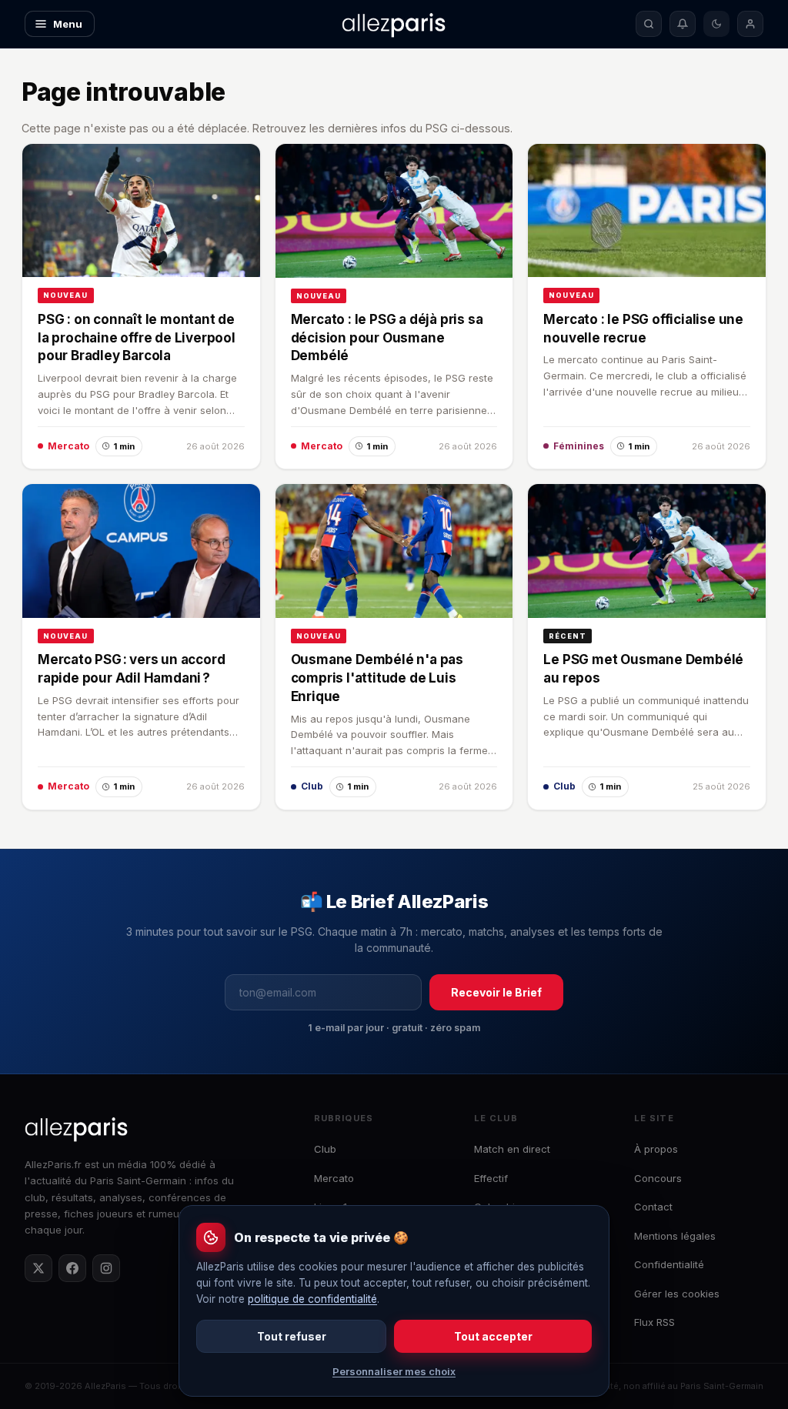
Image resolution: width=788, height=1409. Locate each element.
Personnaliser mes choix (394, 1371)
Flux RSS (654, 1322)
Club (325, 1149)
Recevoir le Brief (496, 992)
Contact (653, 1206)
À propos (656, 1149)
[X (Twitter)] (38, 1268)
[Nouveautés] (682, 24)
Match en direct (512, 1149)
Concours (658, 1178)
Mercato (334, 1178)
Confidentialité (669, 1264)
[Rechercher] (649, 24)
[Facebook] (72, 1268)
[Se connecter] (750, 24)
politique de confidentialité (312, 1299)
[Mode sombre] (716, 24)
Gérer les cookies (677, 1293)
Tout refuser (291, 1336)
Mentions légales (675, 1236)
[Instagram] (106, 1268)
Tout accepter (493, 1336)
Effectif (491, 1178)
